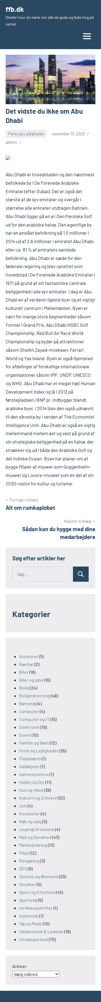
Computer (29, 711)
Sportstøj (28, 900)
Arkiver (19, 966)
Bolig (24, 687)
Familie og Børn (34, 742)
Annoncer (28, 656)
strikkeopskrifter (36, 907)
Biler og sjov (31, 680)
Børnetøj (27, 703)
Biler (23, 672)
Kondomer (29, 813)
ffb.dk (15, 9)
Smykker (27, 884)
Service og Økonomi (38, 876)
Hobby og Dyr (32, 782)
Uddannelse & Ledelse (41, 931)
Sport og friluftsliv (37, 892)
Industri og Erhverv (38, 797)
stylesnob (28, 915)
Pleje (24, 852)
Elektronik (29, 727)
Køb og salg (30, 821)
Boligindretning (34, 695)
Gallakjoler (29, 766)
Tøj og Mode (30, 923)
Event (25, 735)
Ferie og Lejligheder (26, 133)
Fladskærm (30, 758)
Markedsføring (33, 845)
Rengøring (29, 860)
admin (11, 142)
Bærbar (26, 664)
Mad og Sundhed (35, 837)
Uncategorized (33, 939)
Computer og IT (34, 719)
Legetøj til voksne (36, 829)
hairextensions (34, 774)
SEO (23, 868)
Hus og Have (31, 790)
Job (23, 805)
